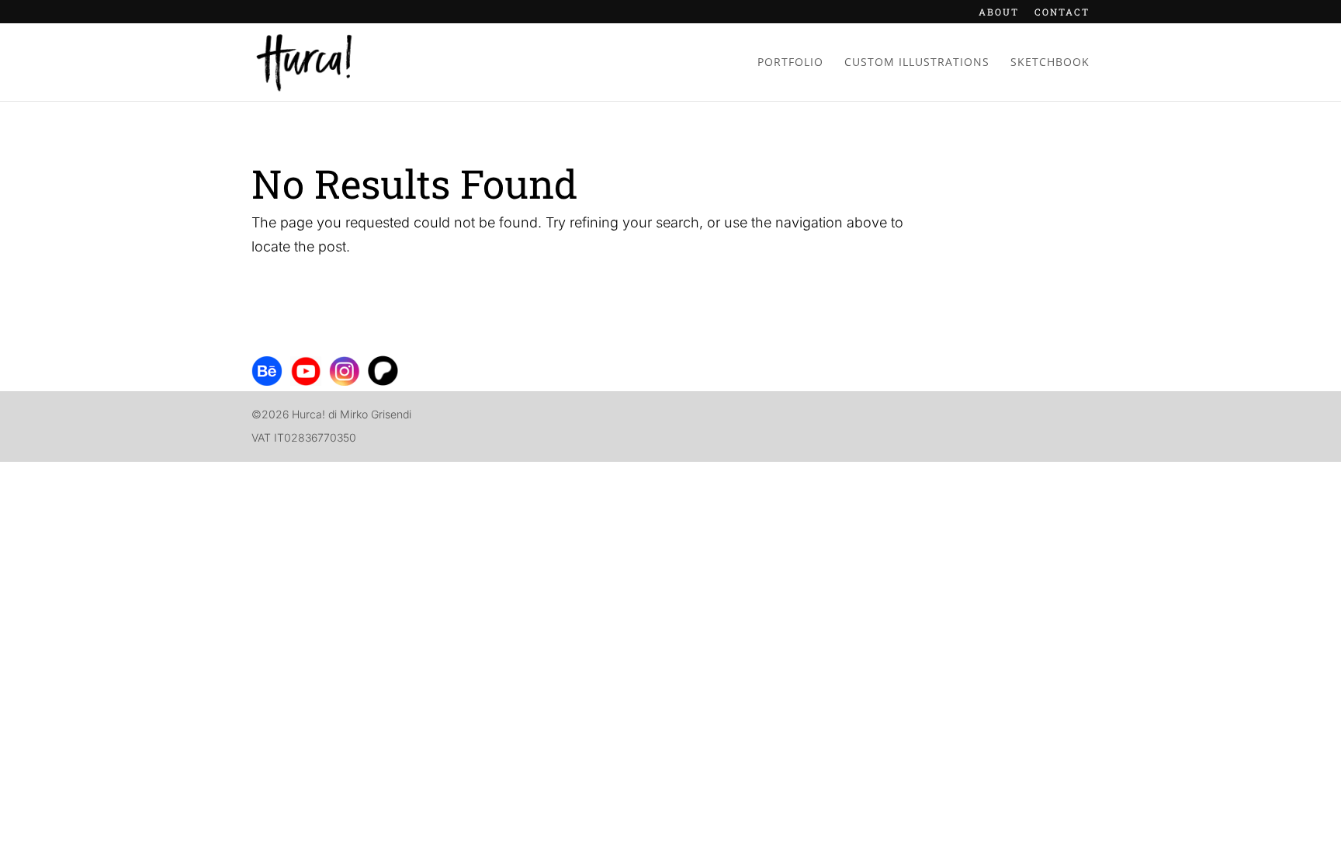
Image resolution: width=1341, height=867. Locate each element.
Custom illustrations (916, 63)
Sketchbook (1050, 63)
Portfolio (790, 63)
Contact (1062, 12)
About (999, 12)
